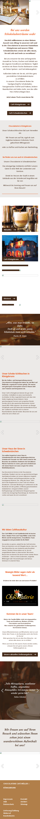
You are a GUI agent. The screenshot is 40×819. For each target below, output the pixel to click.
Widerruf (7, 813)
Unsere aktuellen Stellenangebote (18, 655)
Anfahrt (24, 802)
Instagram (17, 792)
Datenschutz (8, 805)
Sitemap (24, 805)
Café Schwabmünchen (18, 113)
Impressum (8, 799)
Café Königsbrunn (18, 105)
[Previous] (2, 12)
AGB (5, 802)
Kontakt (24, 799)
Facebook (24, 792)
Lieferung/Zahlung (11, 811)
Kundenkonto (9, 816)
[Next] (37, 12)
